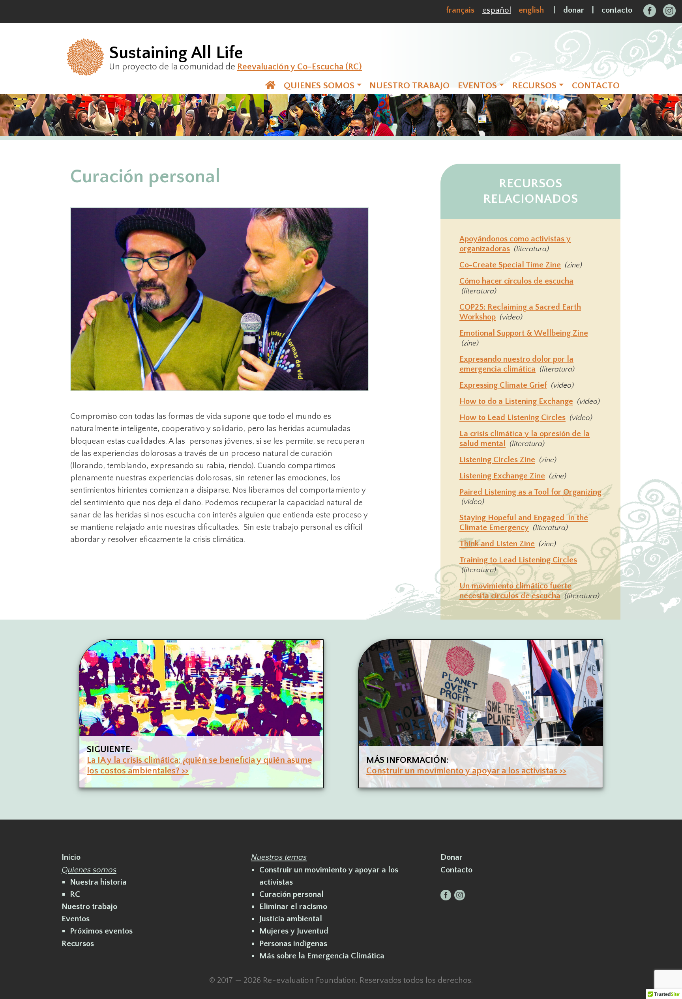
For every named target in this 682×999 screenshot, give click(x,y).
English (531, 10)
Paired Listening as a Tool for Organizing (530, 492)
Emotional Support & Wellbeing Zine (523, 333)
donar (573, 10)
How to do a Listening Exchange (516, 401)
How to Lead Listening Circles (512, 417)
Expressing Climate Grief (503, 385)
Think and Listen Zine (497, 543)
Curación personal (291, 894)
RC (75, 894)
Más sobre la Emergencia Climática (321, 955)
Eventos (76, 918)
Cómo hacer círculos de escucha (516, 281)
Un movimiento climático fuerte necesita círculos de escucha (515, 590)
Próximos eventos (101, 931)
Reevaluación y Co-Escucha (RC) (299, 67)
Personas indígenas (293, 943)
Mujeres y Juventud (293, 931)
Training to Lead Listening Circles (518, 559)
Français (460, 10)
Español (496, 10)
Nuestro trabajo (89, 906)
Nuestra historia (98, 882)
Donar (451, 857)
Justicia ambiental (290, 918)
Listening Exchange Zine (502, 475)
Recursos (78, 943)
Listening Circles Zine (497, 459)
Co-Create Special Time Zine (510, 264)
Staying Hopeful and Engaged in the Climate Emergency (523, 522)
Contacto (456, 869)
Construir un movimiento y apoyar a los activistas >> (466, 771)
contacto (616, 10)
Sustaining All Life (176, 53)
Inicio (71, 857)
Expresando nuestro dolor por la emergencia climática (516, 364)
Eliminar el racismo (293, 906)
